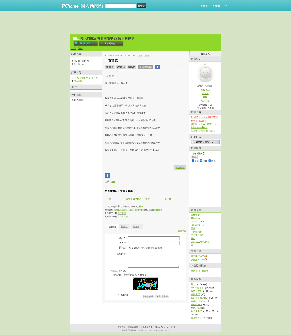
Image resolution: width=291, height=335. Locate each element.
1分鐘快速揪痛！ (199, 127)
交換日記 (195, 270)
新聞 (203, 6)
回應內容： (122, 254)
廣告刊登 (122, 327)
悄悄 (193, 308)
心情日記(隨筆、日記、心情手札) (129, 210)
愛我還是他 (123, 216)
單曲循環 (195, 215)
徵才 (173, 327)
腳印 (76, 38)
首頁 (73, 48)
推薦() (124, 226)
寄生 (147, 199)
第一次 (168, 199)
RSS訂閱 (78, 77)
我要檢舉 (180, 167)
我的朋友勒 (196, 291)
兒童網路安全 (146, 327)
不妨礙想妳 (196, 232)
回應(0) (112, 226)
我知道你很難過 (133, 199)
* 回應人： (123, 238)
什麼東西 (195, 294)
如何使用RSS (90, 77)
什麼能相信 (196, 304)
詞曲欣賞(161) (198, 259)
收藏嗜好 (206, 270)
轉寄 (141, 206)
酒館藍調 (122, 213)
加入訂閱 (78, 81)
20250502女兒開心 (200, 242)
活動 (80, 48)
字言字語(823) (198, 256)
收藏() (136, 226)
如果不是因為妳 (198, 298)
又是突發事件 (197, 235)
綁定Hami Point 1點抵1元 (203, 124)
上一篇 (139, 55)
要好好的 (195, 218)
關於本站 (205, 90)
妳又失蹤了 (196, 311)
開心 (193, 238)
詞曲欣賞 (158, 210)
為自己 (194, 301)
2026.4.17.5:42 (198, 221)
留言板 (205, 93)
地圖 (205, 97)
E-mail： (123, 242)
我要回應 (182, 231)
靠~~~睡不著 (197, 287)
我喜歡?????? (198, 318)
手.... (193, 284)
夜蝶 (109, 199)
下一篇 (147, 55)
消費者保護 (133, 327)
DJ (113, 181)
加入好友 (205, 101)
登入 (225, 6)
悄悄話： (123, 247)
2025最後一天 (197, 225)
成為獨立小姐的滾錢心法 (203, 131)
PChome (216, 6)
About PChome (162, 327)
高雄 (193, 228)
